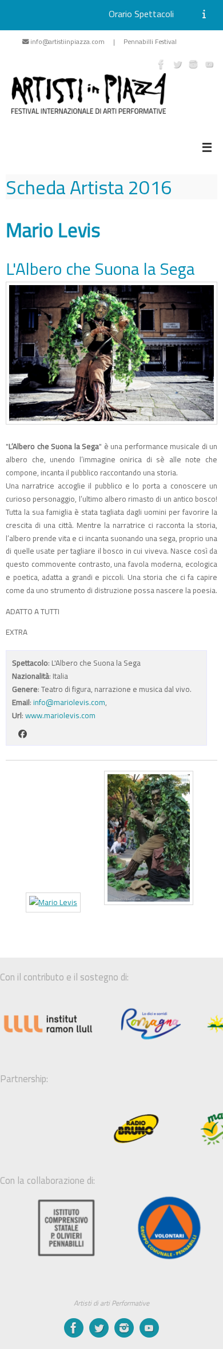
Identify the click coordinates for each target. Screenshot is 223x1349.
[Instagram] (193, 64)
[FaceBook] (161, 64)
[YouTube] (209, 64)
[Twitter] (177, 64)
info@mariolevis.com (69, 702)
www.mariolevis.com (60, 715)
